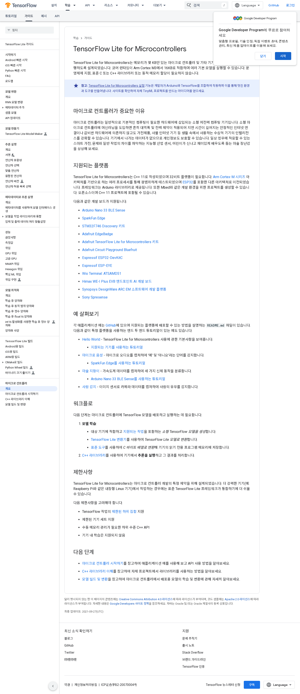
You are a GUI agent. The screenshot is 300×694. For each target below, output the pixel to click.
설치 (54, 5)
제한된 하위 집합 (124, 512)
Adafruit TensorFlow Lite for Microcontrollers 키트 (120, 242)
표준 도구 (98, 447)
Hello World (91, 339)
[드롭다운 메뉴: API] (95, 5)
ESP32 (188, 182)
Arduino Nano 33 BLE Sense (103, 210)
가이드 (29, 16)
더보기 (157, 5)
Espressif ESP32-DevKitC (102, 258)
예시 (44, 16)
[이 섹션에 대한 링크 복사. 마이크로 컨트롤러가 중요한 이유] (149, 111)
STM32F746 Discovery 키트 (103, 226)
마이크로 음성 (92, 355)
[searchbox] (29, 30)
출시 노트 (188, 645)
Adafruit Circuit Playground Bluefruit (109, 250)
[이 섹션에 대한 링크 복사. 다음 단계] (98, 552)
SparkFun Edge (93, 218)
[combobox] (206, 5)
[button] (28, 107)
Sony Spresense (95, 297)
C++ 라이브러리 (94, 455)
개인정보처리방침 (85, 685)
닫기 (263, 56)
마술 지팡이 (90, 371)
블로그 (68, 638)
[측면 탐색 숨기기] (53, 686)
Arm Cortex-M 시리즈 (229, 177)
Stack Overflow (192, 652)
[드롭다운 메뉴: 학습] (75, 5)
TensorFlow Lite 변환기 (109, 439)
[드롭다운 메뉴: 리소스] (118, 5)
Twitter (69, 652)
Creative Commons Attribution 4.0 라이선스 (146, 599)
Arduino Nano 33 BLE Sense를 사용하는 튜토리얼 (128, 379)
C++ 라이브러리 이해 (97, 571)
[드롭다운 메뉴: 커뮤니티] (144, 5)
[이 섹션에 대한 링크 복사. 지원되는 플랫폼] (112, 166)
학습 (67, 5)
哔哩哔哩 (70, 659)
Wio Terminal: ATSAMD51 (101, 273)
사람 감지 (89, 387)
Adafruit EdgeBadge (97, 234)
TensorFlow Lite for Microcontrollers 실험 (117, 85)
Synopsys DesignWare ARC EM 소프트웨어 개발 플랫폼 (124, 289)
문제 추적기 (189, 638)
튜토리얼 (11, 16)
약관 (67, 685)
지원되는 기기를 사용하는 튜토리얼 (117, 347)
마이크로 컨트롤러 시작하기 (102, 563)
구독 (252, 685)
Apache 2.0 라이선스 (237, 599)
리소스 (108, 5)
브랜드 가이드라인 (194, 659)
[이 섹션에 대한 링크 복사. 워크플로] (97, 404)
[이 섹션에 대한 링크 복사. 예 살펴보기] (103, 314)
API (87, 5)
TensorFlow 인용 (193, 666)
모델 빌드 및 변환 (95, 579)
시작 (283, 56)
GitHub (273, 5)
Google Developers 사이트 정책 (129, 603)
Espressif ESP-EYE (97, 266)
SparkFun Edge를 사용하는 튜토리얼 (118, 363)
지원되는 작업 (133, 432)
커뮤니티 (133, 5)
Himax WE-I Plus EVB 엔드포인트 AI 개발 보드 (117, 281)
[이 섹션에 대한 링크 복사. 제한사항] (97, 472)
